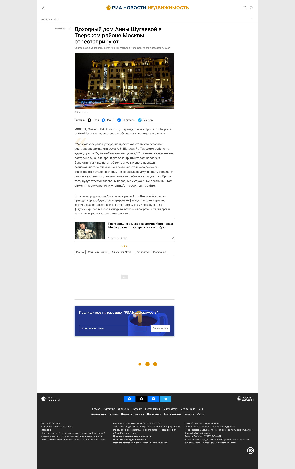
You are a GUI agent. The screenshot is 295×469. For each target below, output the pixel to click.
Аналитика (109, 409)
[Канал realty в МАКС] (129, 399)
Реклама (113, 414)
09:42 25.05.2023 (50, 19)
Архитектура (143, 252)
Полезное (137, 409)
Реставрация (159, 252)
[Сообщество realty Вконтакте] (153, 399)
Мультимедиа (188, 409)
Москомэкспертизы (119, 196)
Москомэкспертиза (97, 252)
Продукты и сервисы (132, 414)
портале (142, 133)
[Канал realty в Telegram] (165, 399)
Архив (200, 414)
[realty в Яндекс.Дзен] (141, 399)
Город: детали (152, 409)
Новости (96, 409)
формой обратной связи (197, 433)
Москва (80, 252)
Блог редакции (172, 414)
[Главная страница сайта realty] (147, 7)
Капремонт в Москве (122, 252)
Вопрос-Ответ (170, 409)
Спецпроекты (98, 414)
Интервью (123, 409)
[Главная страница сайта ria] (124, 7)
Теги (200, 409)
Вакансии (46, 430)
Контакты (189, 414)
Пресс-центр (154, 414)
